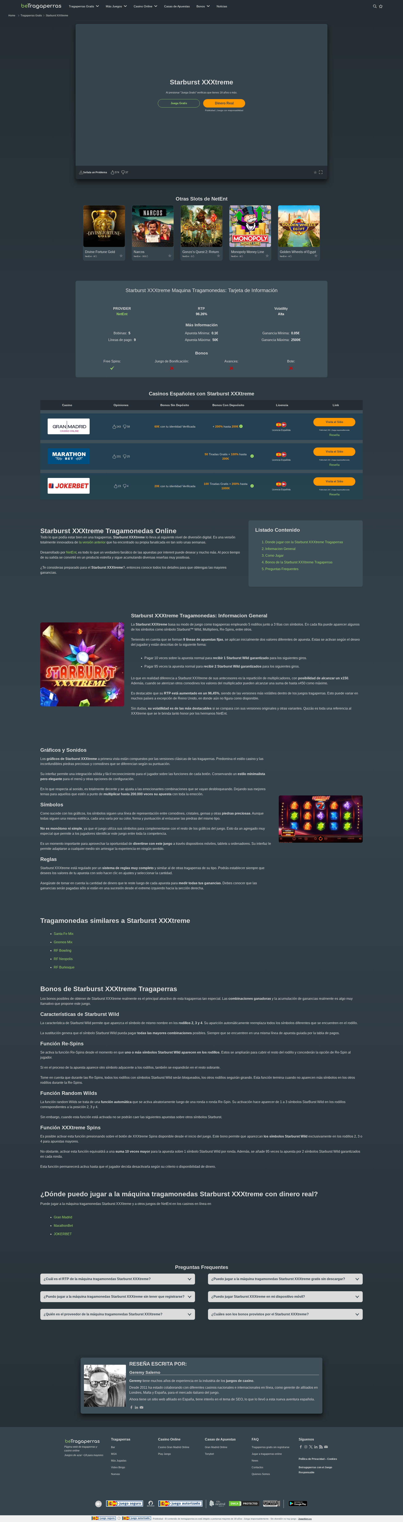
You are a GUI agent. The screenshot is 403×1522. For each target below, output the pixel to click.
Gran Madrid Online (216, 1447)
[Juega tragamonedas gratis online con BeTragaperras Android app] (298, 1504)
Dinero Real (224, 103)
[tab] (375, 6)
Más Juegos (114, 6)
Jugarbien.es (305, 1519)
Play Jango (164, 1453)
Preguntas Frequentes (281, 569)
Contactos (257, 1467)
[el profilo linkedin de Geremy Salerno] (136, 1407)
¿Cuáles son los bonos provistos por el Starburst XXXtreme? (260, 1314)
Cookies (332, 1459)
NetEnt (121, 314)
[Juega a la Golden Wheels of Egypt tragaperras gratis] (299, 246)
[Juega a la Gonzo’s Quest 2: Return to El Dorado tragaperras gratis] (201, 246)
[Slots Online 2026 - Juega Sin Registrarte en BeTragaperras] (41, 6)
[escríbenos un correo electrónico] (141, 1407)
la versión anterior (92, 542)
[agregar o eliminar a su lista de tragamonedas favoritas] (315, 172)
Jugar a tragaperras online (267, 1453)
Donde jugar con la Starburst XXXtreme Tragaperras (304, 542)
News (255, 1460)
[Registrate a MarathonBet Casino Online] (69, 463)
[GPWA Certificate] (271, 1504)
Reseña (334, 435)
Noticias (222, 6)
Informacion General (280, 549)
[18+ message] (151, 1504)
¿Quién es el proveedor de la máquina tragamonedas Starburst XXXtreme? (103, 1314)
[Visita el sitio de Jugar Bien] (124, 1504)
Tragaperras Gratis (81, 6)
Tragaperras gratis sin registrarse (270, 1447)
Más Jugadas (118, 1460)
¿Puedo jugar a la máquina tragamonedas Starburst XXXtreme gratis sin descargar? (278, 1279)
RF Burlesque (64, 967)
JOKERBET (63, 1234)
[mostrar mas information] (240, 427)
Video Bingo (118, 1467)
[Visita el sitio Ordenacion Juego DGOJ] (180, 1504)
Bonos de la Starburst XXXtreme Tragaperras (298, 562)
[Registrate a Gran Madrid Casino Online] (69, 433)
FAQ (255, 1439)
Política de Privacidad (311, 1459)
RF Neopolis (63, 959)
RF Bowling (62, 950)
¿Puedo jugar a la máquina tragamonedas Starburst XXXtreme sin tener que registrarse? (114, 1296)
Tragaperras (120, 1439)
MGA (114, 1453)
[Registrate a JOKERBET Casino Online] (69, 492)
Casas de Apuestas (177, 6)
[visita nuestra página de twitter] (311, 1447)
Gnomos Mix (63, 942)
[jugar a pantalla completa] (320, 172)
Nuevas (115, 1474)
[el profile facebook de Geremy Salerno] (131, 1407)
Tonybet (209, 1453)
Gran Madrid (63, 1217)
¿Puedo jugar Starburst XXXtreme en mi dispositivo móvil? (258, 1296)
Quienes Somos (261, 1474)
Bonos (200, 6)
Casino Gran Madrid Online (173, 1447)
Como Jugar (274, 555)
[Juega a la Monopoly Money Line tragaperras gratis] (250, 246)
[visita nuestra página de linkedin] (316, 1447)
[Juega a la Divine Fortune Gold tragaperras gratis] (104, 246)
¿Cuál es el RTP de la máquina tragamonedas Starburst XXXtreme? (97, 1279)
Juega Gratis (179, 103)
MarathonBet (63, 1225)
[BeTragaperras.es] (84, 1441)
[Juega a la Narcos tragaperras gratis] (153, 246)
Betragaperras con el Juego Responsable (315, 1470)
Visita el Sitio (334, 422)
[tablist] (84, 6)
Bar (113, 1447)
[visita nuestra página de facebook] (301, 1447)
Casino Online (143, 6)
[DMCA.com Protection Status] (244, 1504)
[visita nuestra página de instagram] (306, 1447)
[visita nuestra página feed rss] (321, 1447)
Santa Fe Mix (63, 934)
